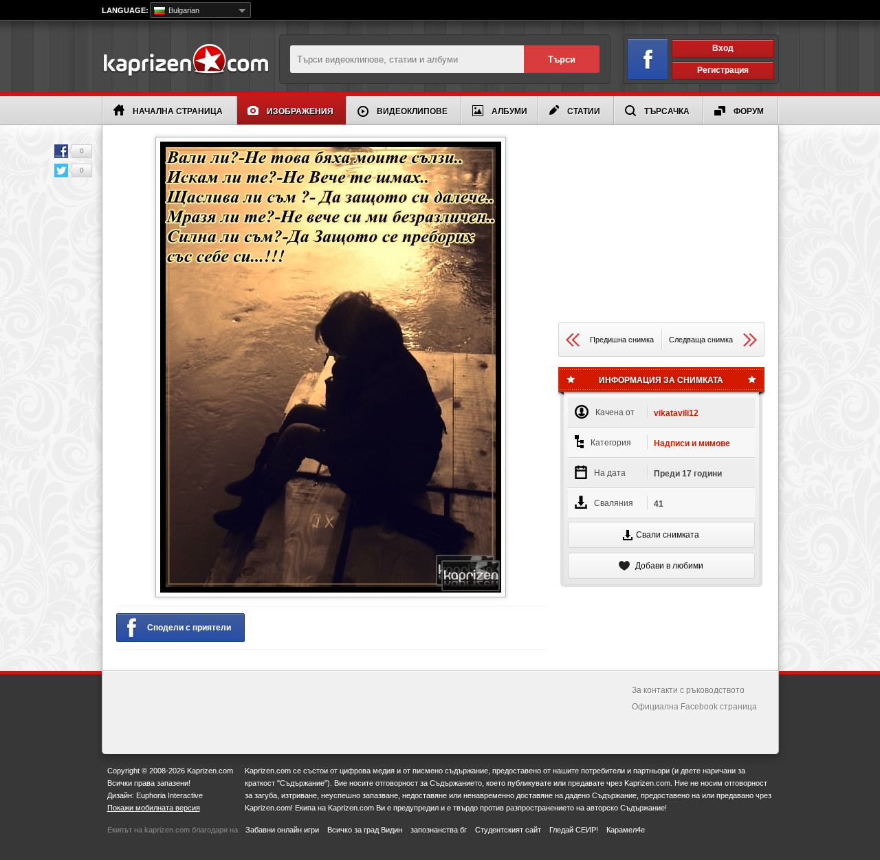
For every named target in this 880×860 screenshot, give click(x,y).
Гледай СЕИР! (573, 830)
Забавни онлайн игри (282, 830)
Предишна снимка (622, 339)
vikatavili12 (676, 413)
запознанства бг (438, 830)
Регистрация (723, 70)
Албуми (509, 111)
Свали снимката (667, 535)
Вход (723, 48)
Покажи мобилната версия (153, 808)
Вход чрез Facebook (647, 59)
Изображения (300, 111)
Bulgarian (182, 10)
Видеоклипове (412, 111)
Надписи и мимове (692, 443)
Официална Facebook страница (694, 707)
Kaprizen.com (185, 61)
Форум (749, 111)
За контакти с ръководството (688, 690)
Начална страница (178, 111)
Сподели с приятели (189, 627)
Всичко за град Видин (364, 830)
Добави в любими (668, 566)
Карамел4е (625, 830)
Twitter (61, 170)
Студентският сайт (508, 830)
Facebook (61, 151)
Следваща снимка (701, 339)
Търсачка (667, 111)
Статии (583, 111)
